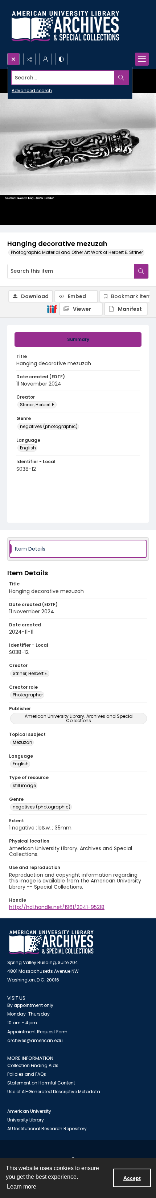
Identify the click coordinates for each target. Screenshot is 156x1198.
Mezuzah (22, 742)
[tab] (78, 339)
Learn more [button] (21, 1186)
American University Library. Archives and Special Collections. (79, 718)
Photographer (28, 695)
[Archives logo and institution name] (65, 26)
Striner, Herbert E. (37, 405)
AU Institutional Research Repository (47, 1128)
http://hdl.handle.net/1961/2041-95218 (56, 907)
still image (24, 785)
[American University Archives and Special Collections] (51, 942)
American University (29, 1111)
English (28, 448)
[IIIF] (52, 308)
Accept (132, 1178)
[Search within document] (141, 271)
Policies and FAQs (26, 1074)
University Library (25, 1120)
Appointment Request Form (37, 1032)
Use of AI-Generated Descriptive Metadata (53, 1091)
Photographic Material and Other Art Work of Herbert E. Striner (77, 252)
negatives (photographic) (49, 426)
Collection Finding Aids (32, 1065)
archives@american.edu (35, 1040)
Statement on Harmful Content (41, 1083)
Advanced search (32, 90)
